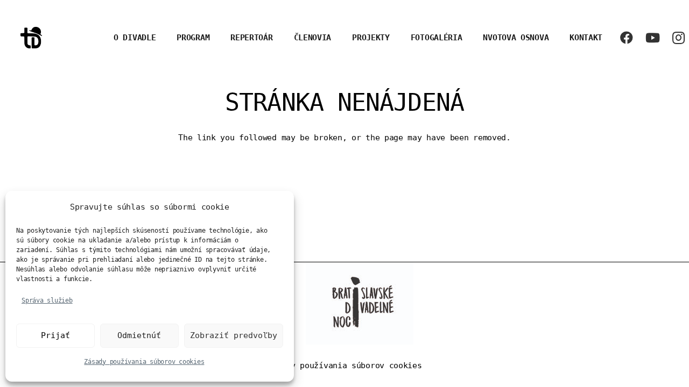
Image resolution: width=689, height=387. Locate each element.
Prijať (55, 335)
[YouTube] (652, 38)
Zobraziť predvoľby (233, 335)
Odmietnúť (139, 335)
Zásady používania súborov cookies (144, 362)
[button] (280, 37)
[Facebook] (626, 38)
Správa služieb (47, 300)
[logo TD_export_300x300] (31, 37)
